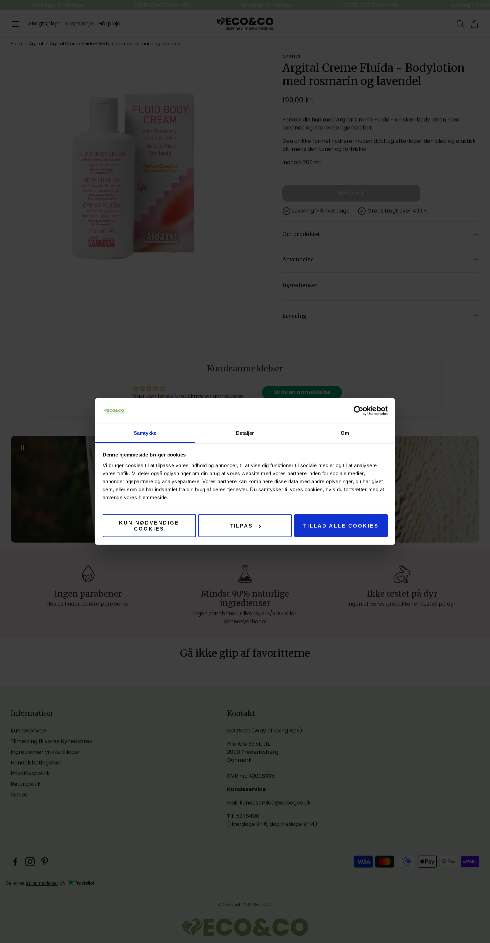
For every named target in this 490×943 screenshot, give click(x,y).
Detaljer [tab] (245, 433)
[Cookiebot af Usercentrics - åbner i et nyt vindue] (358, 411)
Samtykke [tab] (145, 433)
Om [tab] (345, 433)
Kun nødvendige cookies (149, 525)
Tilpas (241, 526)
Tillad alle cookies (341, 526)
